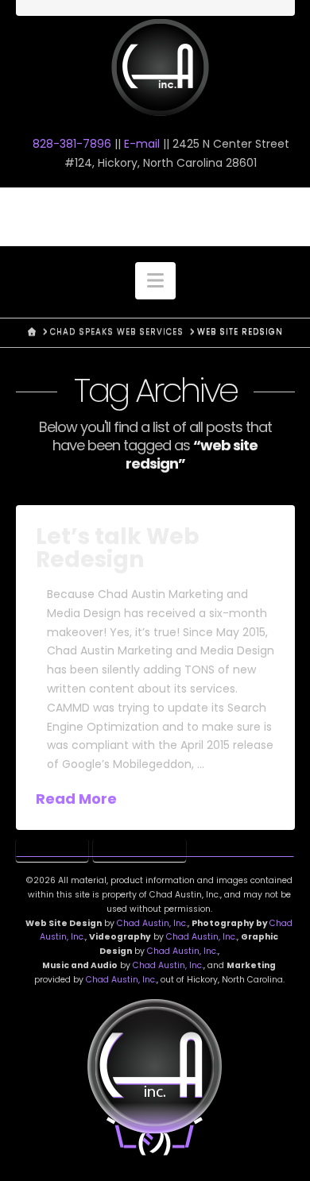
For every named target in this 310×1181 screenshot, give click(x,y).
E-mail (142, 144)
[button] (155, 280)
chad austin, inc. (155, 216)
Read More (76, 799)
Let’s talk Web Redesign (118, 548)
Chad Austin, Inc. (152, 923)
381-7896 (72, 144)
